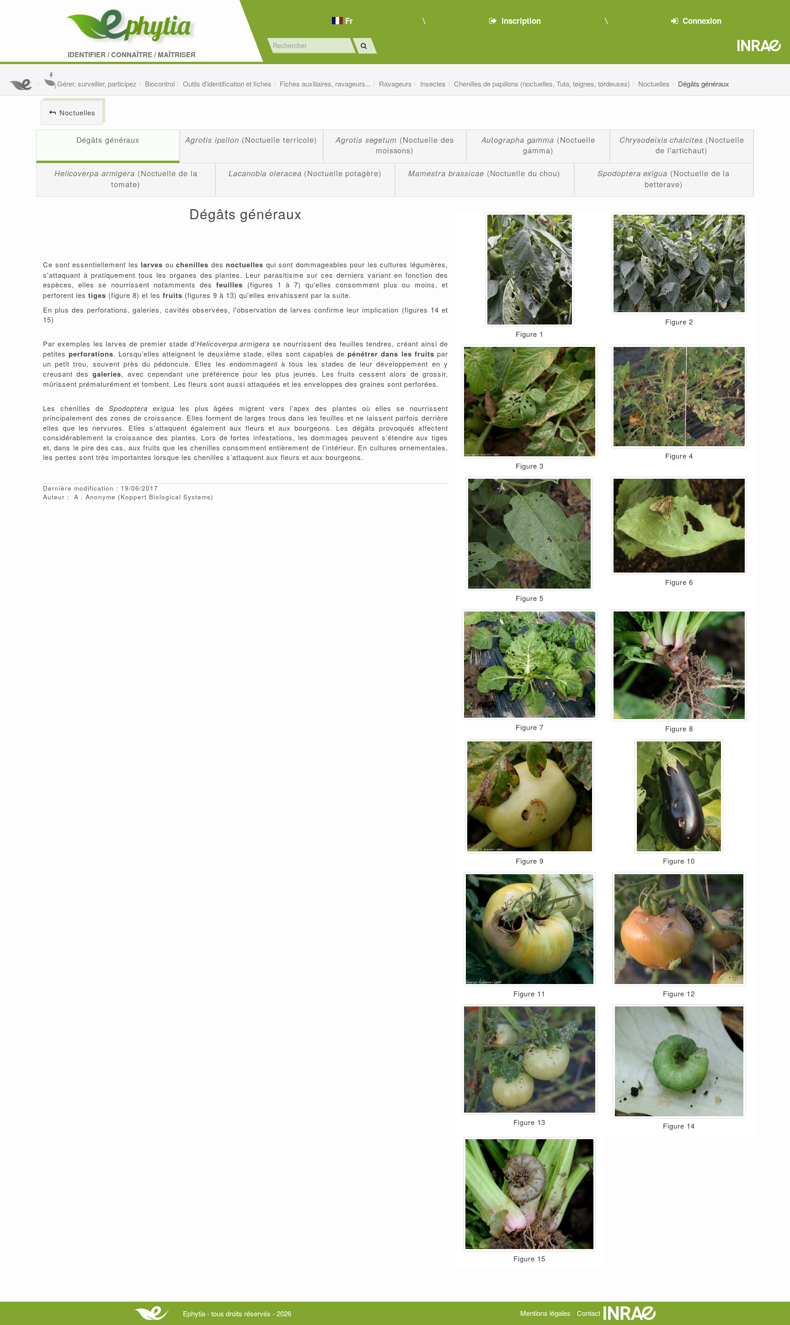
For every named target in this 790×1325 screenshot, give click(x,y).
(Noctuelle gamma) (538, 145)
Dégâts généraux (703, 83)
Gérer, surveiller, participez (97, 83)
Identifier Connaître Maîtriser (132, 54)
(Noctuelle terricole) (251, 139)
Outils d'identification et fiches (227, 83)
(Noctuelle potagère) (305, 173)
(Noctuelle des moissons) (395, 145)
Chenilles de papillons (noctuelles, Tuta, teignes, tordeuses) (542, 83)
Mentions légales (545, 1313)
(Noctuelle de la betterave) (664, 178)
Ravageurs (395, 83)
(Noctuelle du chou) (484, 173)
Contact (588, 1313)
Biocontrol (160, 83)
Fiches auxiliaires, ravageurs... (325, 83)
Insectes (433, 83)
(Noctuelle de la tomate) (126, 178)
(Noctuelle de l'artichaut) (681, 145)
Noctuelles (654, 83)
